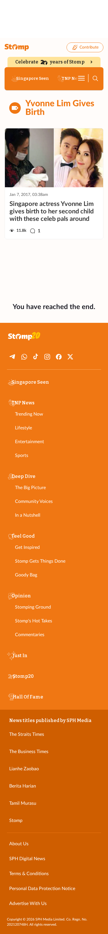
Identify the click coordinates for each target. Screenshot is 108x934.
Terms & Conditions (29, 873)
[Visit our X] (70, 356)
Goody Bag (26, 575)
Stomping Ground (33, 607)
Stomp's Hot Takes (33, 621)
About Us (19, 844)
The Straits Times (26, 734)
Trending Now (29, 414)
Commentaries (29, 634)
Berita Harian (22, 786)
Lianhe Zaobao (24, 769)
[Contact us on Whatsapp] (24, 356)
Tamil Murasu (22, 803)
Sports (21, 455)
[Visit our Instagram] (47, 356)
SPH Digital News (27, 858)
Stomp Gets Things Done (40, 561)
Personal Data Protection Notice (42, 888)
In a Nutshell (27, 515)
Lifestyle (23, 428)
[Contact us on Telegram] (12, 356)
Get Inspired (27, 547)
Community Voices (34, 501)
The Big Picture (30, 487)
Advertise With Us (28, 903)
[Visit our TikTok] (35, 356)
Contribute (88, 47)
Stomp (15, 820)
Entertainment (29, 441)
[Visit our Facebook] (59, 356)
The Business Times (28, 751)
